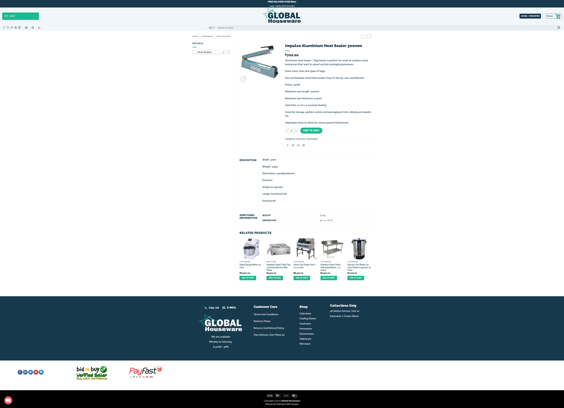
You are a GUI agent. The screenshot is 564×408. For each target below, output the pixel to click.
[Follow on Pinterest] (15, 27)
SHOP (195, 36)
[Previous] (239, 262)
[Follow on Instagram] (8, 27)
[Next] (371, 262)
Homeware (305, 328)
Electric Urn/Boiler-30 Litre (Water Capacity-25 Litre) (359, 267)
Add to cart (311, 130)
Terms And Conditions (266, 314)
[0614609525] (39, 28)
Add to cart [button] (248, 278)
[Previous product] (369, 36)
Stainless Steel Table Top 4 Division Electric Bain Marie (279, 267)
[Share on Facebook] (287, 145)
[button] (20, 16)
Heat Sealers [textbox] (209, 52)
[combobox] (211, 52)
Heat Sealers (223, 36)
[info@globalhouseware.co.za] (26, 28)
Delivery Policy (262, 321)
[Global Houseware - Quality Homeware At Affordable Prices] (282, 16)
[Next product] (363, 36)
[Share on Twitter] (293, 145)
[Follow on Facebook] (4, 27)
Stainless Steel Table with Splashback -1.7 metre (330, 267)
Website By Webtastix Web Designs (282, 404)
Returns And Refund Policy (269, 328)
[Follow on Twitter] (12, 27)
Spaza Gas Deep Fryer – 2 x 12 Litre (304, 266)
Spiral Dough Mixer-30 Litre (250, 266)
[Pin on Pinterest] (303, 145)
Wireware (304, 343)
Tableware (305, 338)
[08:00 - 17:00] (33, 28)
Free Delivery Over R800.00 (269, 334)
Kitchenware (306, 333)
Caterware (207, 36)
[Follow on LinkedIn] (19, 27)
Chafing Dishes (307, 318)
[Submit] (558, 27)
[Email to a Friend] (298, 145)
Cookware (305, 323)
